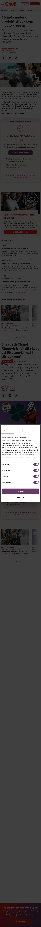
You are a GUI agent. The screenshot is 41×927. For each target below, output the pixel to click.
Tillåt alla (20, 491)
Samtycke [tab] (7, 431)
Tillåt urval (20, 497)
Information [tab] (20, 431)
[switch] (36, 470)
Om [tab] (33, 431)
